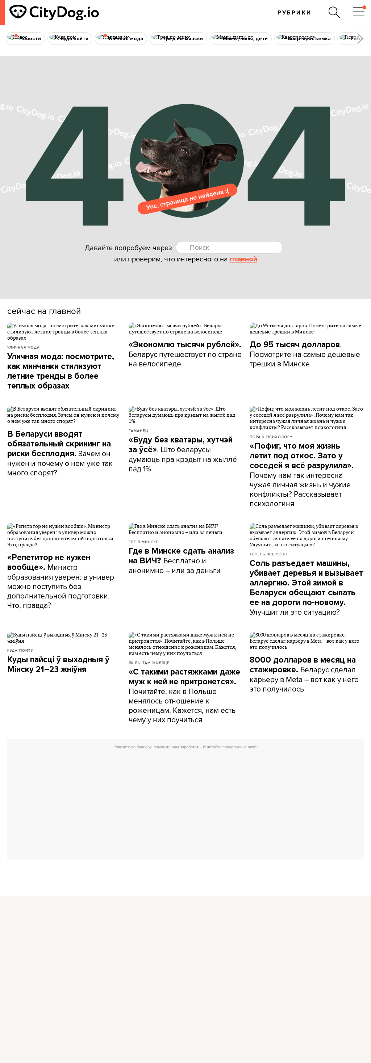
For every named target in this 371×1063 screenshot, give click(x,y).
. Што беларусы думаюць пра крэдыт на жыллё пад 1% (183, 454)
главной (243, 259)
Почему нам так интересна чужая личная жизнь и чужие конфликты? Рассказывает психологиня (302, 475)
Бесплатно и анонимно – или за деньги (181, 561)
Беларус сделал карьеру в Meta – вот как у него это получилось (304, 674)
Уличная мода (23, 347)
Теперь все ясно (269, 553)
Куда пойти (20, 650)
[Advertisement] (185, 803)
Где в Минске (144, 541)
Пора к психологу (271, 436)
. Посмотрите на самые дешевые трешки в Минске (305, 354)
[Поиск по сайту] (334, 12)
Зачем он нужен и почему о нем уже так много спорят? (60, 453)
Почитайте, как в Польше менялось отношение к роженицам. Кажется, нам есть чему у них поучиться (184, 696)
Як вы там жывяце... (151, 662)
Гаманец (138, 430)
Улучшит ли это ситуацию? (306, 587)
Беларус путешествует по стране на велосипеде (185, 354)
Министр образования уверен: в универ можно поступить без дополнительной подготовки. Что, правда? (60, 581)
